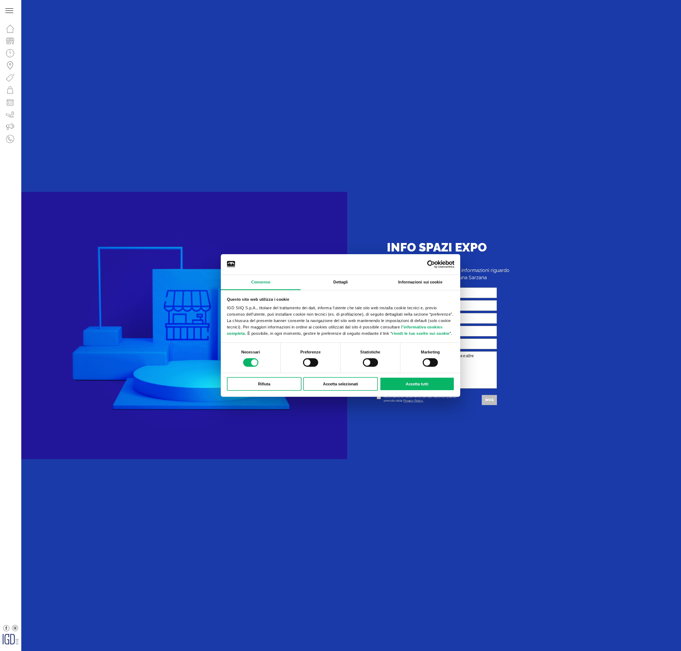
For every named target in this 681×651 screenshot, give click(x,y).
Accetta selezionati (340, 384)
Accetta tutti (417, 384)
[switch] (310, 362)
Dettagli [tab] (340, 282)
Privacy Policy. (413, 400)
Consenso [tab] (260, 282)
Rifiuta (264, 384)
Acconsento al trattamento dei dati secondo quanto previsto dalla (420, 398)
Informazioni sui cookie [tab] (420, 282)
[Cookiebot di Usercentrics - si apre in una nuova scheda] (431, 264)
